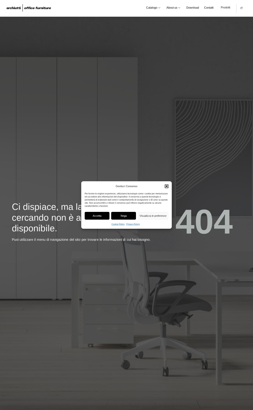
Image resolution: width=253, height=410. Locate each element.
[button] (166, 186)
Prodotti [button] (225, 7)
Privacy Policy (133, 224)
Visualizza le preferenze (153, 215)
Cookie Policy (118, 224)
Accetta (97, 215)
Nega (124, 215)
